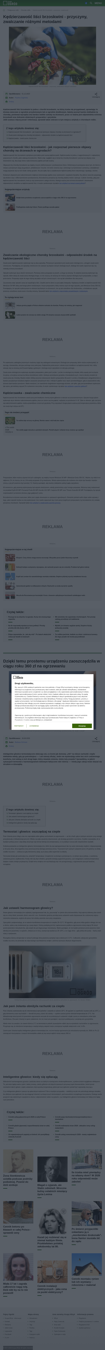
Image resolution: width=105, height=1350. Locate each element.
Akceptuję (82, 726)
